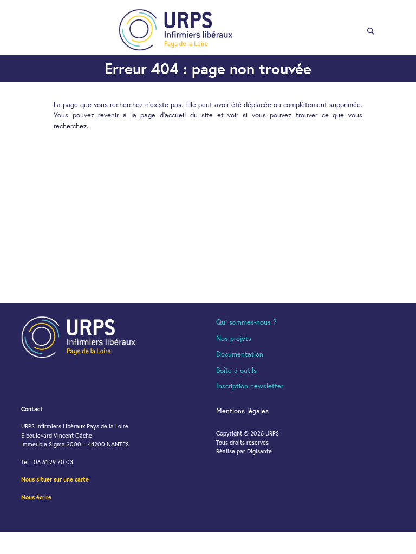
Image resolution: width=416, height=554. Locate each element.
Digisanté (259, 451)
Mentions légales (242, 411)
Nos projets (233, 338)
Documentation (239, 354)
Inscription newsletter (249, 386)
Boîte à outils (236, 370)
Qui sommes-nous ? (246, 322)
